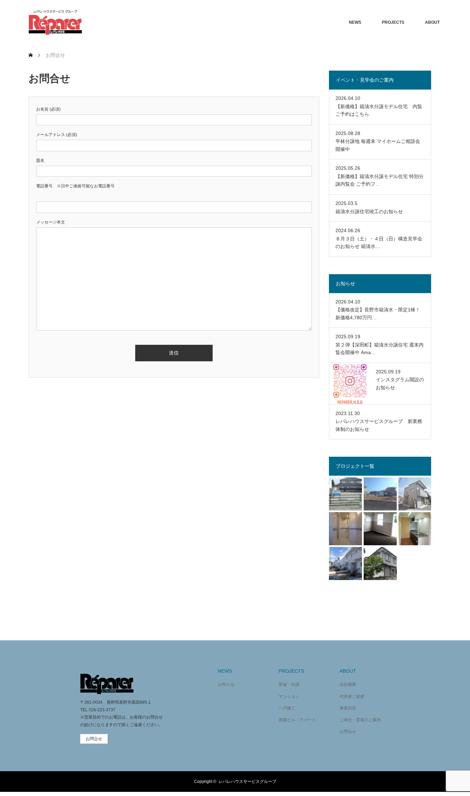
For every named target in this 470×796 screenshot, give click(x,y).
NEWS (355, 22)
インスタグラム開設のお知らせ (400, 383)
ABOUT (432, 22)
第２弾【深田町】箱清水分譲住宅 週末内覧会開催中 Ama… (379, 348)
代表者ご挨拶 (352, 696)
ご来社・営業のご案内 (360, 719)
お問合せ (348, 731)
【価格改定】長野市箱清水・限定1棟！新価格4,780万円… (377, 313)
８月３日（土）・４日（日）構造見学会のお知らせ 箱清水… (378, 242)
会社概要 (348, 684)
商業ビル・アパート (297, 719)
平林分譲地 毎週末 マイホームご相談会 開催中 (377, 145)
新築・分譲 (289, 684)
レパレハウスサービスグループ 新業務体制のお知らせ (378, 425)
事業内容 (348, 708)
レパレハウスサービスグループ (247, 781)
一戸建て (287, 708)
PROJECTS (393, 22)
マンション (289, 696)
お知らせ (226, 684)
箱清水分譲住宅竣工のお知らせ (369, 211)
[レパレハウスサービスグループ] (55, 22)
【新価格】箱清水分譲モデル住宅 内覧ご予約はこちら (378, 110)
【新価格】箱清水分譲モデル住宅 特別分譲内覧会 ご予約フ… (379, 180)
